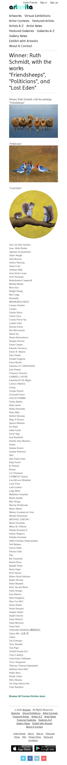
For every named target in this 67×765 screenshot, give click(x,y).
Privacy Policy (35, 736)
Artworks (15, 16)
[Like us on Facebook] (30, 759)
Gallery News (18, 36)
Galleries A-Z (45, 31)
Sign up (54, 2)
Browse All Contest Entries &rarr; (27, 696)
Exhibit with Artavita (23, 41)
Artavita (26, 709)
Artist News (34, 26)
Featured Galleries (21, 31)
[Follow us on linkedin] (37, 759)
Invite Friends (30, 2)
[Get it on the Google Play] (45, 749)
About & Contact (20, 46)
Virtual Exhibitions (37, 16)
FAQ (24, 736)
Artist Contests (19, 21)
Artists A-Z (16, 26)
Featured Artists (43, 21)
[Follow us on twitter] (23, 759)
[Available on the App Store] (22, 749)
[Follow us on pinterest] (43, 759)
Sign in (43, 2)
